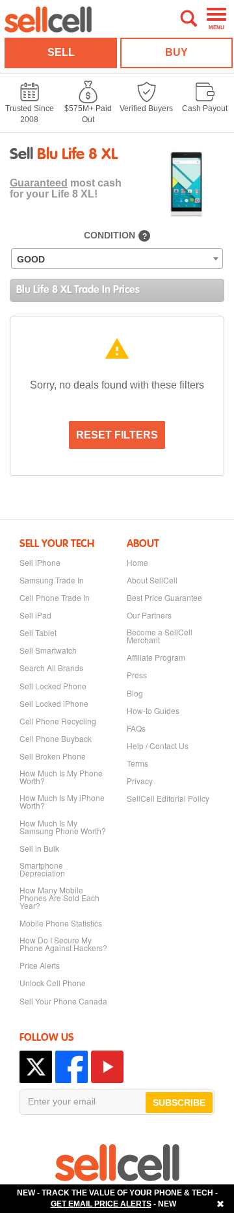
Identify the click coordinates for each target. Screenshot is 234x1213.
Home (137, 563)
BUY (176, 52)
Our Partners (149, 615)
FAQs (136, 728)
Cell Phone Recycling (58, 721)
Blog (135, 693)
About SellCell (152, 580)
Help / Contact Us (157, 746)
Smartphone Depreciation (42, 869)
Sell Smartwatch (48, 650)
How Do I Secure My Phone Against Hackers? (63, 944)
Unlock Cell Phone (53, 983)
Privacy (140, 781)
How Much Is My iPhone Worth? (62, 802)
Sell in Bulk (39, 848)
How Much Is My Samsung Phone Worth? (63, 827)
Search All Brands (51, 668)
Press (137, 675)
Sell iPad (35, 615)
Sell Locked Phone (53, 686)
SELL (61, 52)
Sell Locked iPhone (54, 704)
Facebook (71, 1067)
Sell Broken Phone (53, 756)
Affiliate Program (156, 657)
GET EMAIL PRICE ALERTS (101, 1203)
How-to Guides (153, 711)
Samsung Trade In (52, 580)
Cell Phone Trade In (55, 598)
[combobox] (117, 258)
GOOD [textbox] (31, 259)
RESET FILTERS (117, 435)
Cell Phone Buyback (56, 739)
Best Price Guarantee (164, 598)
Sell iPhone (40, 563)
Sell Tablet (38, 633)
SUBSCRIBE (179, 1102)
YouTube (107, 1067)
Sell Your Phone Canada (63, 1001)
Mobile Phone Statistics (61, 923)
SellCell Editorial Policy (168, 798)
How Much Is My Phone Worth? (61, 777)
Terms (137, 763)
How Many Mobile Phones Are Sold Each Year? (59, 898)
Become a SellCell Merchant (159, 636)
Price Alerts (40, 965)
